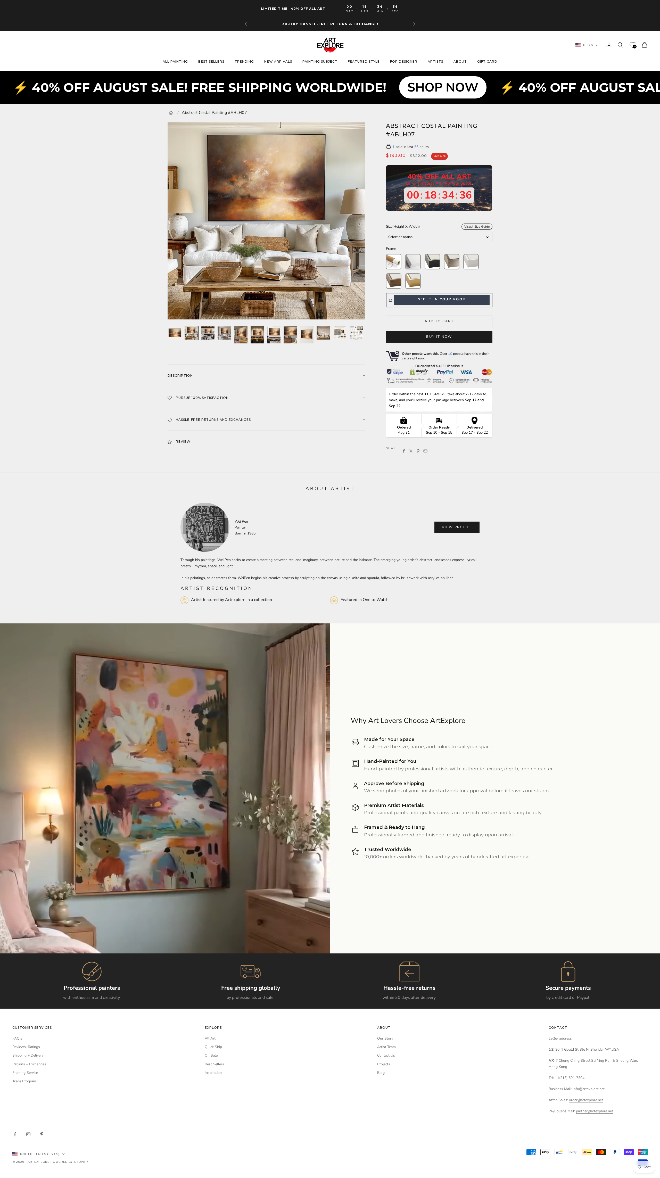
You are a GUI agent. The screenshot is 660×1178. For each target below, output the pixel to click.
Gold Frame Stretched (413, 281)
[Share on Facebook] (404, 451)
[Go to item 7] (274, 335)
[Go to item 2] (191, 333)
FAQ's (17, 1038)
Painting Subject (319, 62)
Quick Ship (213, 1046)
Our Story (385, 1038)
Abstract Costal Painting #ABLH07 (214, 113)
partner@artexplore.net (594, 1111)
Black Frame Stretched (432, 261)
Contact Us (386, 1055)
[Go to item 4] (224, 333)
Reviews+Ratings (26, 1046)
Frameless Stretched (413, 261)
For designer (403, 62)
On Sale (211, 1055)
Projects (383, 1064)
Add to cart (439, 321)
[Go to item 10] (323, 333)
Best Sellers (214, 1064)
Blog (381, 1072)
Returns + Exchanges (29, 1064)
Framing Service (25, 1072)
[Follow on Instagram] (28, 1134)
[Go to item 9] (307, 335)
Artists (435, 62)
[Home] (171, 112)
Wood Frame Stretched (393, 281)
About (460, 62)
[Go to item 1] (175, 333)
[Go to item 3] (208, 333)
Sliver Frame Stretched (451, 261)
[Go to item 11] (340, 333)
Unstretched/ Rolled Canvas (393, 261)
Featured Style (364, 62)
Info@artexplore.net (589, 1088)
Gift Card (487, 62)
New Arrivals (278, 62)
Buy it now (439, 336)
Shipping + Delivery (28, 1055)
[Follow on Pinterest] (41, 1134)
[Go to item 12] (356, 333)
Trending (244, 62)
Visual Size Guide (477, 227)
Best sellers (211, 62)
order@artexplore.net (586, 1100)
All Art (210, 1038)
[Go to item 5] (241, 335)
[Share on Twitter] (411, 451)
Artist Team (386, 1046)
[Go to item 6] (257, 335)
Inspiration (213, 1072)
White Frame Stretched (471, 261)
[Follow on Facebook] (15, 1134)
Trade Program (24, 1081)
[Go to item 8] (290, 335)
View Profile (457, 527)
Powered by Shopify (69, 1162)
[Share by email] (425, 451)
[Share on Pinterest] (418, 451)
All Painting (175, 62)
